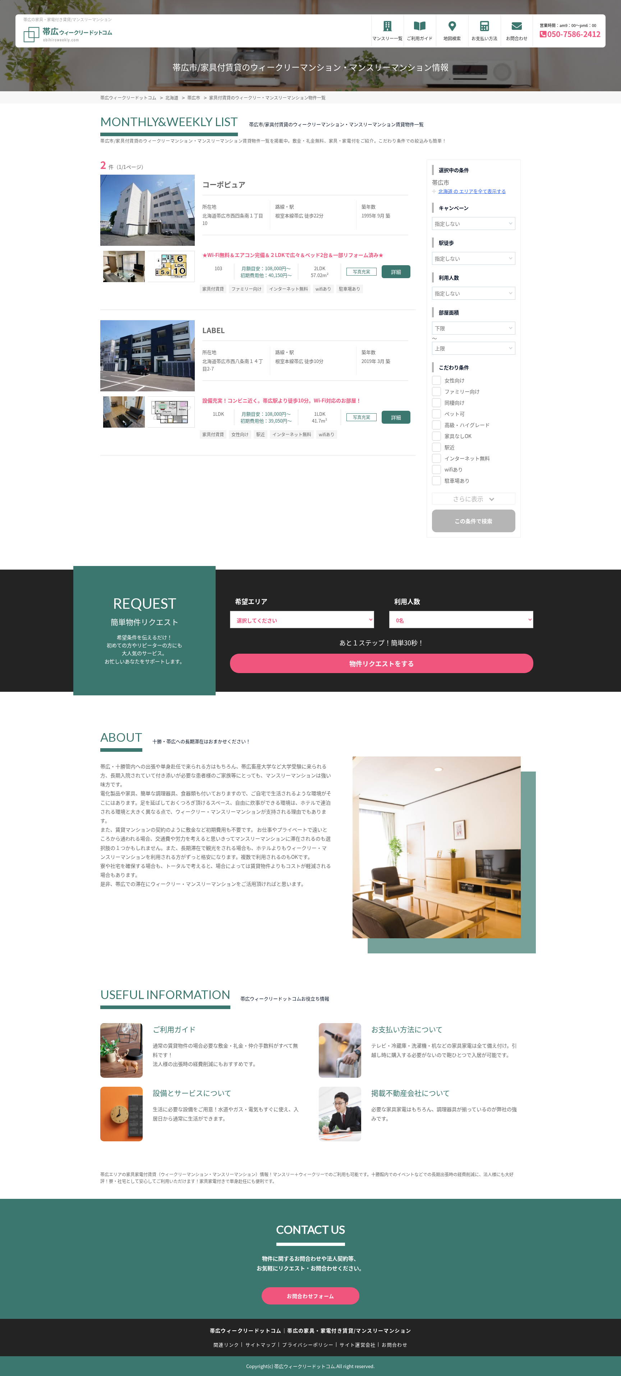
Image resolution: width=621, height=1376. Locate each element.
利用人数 (407, 601)
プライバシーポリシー (308, 1344)
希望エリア (251, 601)
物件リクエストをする (381, 663)
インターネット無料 (467, 458)
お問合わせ (517, 38)
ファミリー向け (462, 391)
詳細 (396, 271)
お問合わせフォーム (310, 1295)
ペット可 (455, 413)
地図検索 (452, 38)
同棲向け (455, 402)
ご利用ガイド (420, 38)
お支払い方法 (484, 38)
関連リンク (226, 1344)
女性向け (455, 380)
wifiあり (454, 469)
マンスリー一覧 (387, 38)
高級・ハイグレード (467, 424)
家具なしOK (458, 436)
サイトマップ (260, 1344)
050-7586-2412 (574, 33)
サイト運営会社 (358, 1344)
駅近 (450, 447)
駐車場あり (457, 480)
